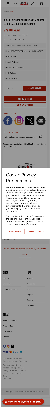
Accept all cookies (36, 231)
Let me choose (15, 231)
